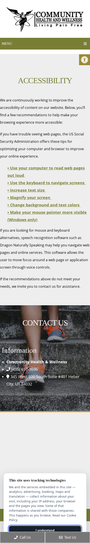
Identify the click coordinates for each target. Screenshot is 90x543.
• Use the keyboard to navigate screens (46, 182)
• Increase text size (26, 190)
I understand (45, 530)
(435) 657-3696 (24, 369)
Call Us (25, 537)
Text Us (70, 537)
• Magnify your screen (29, 197)
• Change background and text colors (44, 205)
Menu (7, 43)
